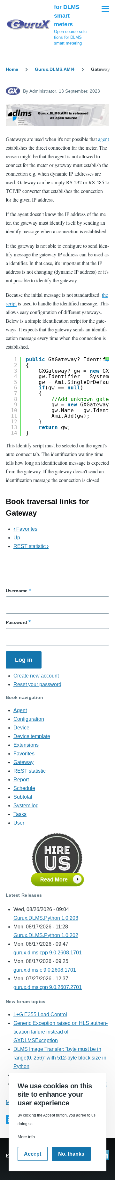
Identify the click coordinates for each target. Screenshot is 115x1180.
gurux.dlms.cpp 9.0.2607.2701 (47, 987)
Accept (32, 1154)
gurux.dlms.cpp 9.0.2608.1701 (47, 952)
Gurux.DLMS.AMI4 (54, 69)
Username (16, 590)
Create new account (36, 675)
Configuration (28, 719)
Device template (31, 736)
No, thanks (71, 1154)
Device (21, 727)
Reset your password (37, 684)
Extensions (26, 745)
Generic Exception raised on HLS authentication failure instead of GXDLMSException (60, 1031)
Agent (20, 710)
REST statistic (31, 546)
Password (16, 622)
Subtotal (22, 797)
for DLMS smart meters (67, 16)
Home (12, 69)
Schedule (24, 788)
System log (26, 805)
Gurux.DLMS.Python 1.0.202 (45, 935)
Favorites (25, 529)
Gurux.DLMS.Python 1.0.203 (45, 918)
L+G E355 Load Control (40, 1014)
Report (21, 779)
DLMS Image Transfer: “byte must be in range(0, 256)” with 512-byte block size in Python (59, 1057)
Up (16, 537)
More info (26, 1136)
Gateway (23, 762)
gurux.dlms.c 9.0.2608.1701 (44, 970)
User (18, 823)
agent (103, 139)
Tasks (20, 814)
